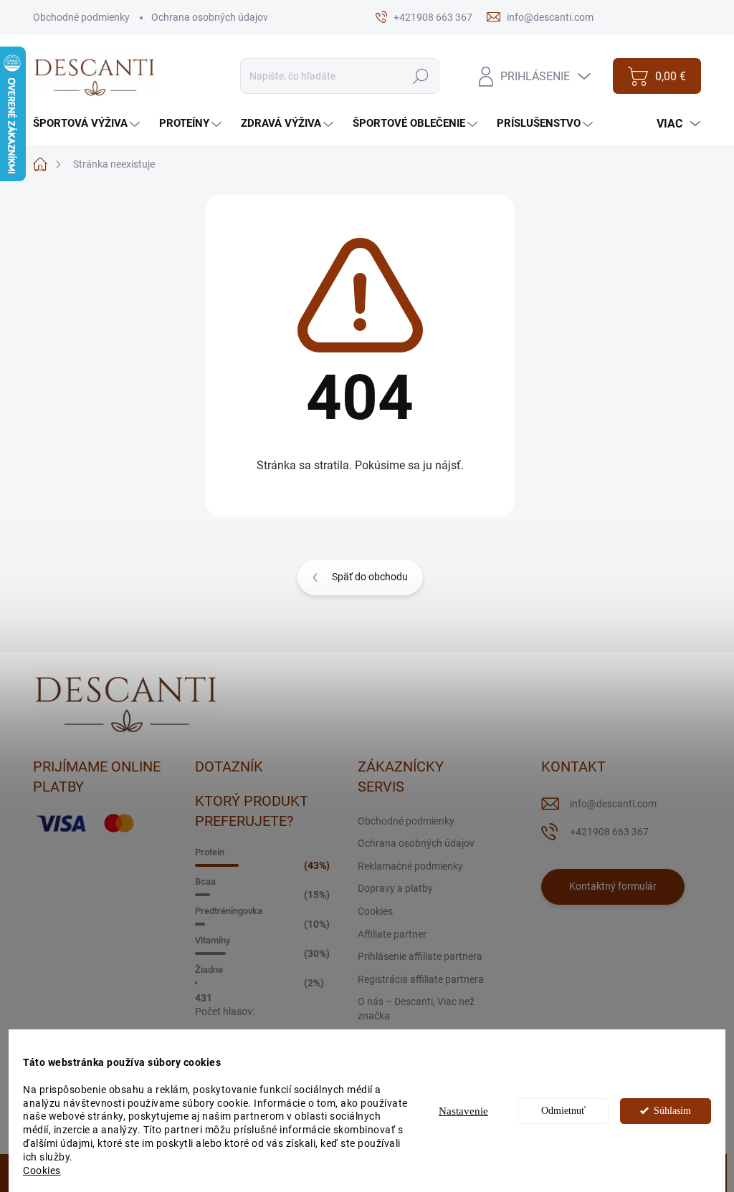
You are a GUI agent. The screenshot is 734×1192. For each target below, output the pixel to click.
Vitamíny (212, 940)
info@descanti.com (613, 803)
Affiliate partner (392, 934)
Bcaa (205, 881)
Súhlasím (672, 1110)
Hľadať (421, 76)
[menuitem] (88, 123)
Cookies (42, 1170)
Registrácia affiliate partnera (421, 979)
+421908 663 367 (609, 831)
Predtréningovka (228, 910)
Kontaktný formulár (613, 886)
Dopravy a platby (395, 888)
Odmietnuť (563, 1110)
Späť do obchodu (370, 576)
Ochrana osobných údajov (209, 17)
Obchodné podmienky (81, 17)
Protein (209, 852)
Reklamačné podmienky (410, 866)
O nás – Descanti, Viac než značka (416, 1009)
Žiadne (209, 969)
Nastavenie (463, 1111)
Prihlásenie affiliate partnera (420, 956)
